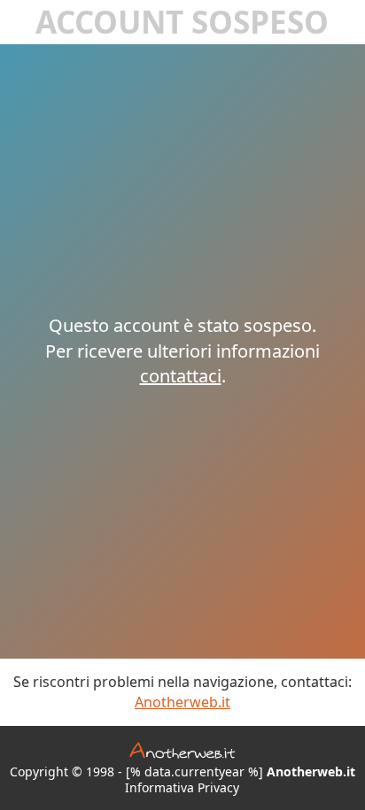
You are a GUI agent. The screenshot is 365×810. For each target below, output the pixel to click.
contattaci (180, 376)
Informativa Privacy (182, 788)
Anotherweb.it (182, 702)
